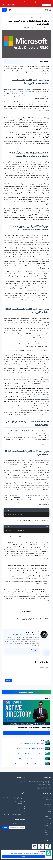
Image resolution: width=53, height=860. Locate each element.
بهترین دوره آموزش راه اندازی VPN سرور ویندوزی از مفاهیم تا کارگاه (31, 759)
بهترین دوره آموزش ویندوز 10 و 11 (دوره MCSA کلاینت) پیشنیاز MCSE (30, 748)
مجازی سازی (49, 802)
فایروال (50, 818)
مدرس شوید (22, 781)
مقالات (42, 18)
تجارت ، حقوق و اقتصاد (47, 835)
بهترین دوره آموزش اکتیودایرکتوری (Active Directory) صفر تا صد (34, 727)
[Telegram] (46, 788)
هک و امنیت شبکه (47, 804)
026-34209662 (20, 806)
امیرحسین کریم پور (41, 28)
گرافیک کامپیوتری (47, 825)
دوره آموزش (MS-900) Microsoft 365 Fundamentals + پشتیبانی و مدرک (29, 764)
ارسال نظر (8, 680)
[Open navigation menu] (50, 10)
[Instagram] (38, 788)
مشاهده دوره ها (47, 5)
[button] (26, 619)
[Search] (14, 9)
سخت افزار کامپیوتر (47, 830)
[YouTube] (50, 788)
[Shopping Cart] (9, 9)
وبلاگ (24, 783)
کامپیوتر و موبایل (48, 816)
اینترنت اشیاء (48, 828)
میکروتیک (49, 809)
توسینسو (47, 18)
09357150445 (20, 804)
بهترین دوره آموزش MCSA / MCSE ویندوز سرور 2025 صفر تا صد (31, 743)
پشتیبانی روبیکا (20, 809)
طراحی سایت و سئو (47, 823)
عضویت (5, 827)
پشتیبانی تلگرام (20, 811)
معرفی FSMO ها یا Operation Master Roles (20, 91)
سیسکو (49, 811)
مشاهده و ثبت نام (27, 733)
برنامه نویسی (48, 813)
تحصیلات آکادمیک (47, 832)
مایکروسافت (37, 18)
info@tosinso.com (19, 801)
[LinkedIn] (42, 788)
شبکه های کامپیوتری (47, 797)
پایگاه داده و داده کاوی (47, 820)
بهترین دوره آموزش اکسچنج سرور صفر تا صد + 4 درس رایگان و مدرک (31, 753)
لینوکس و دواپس (48, 806)
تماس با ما (23, 786)
